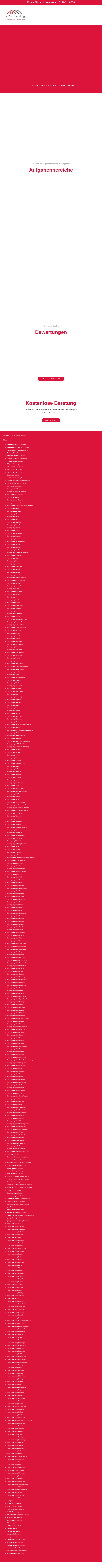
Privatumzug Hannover (13, 1523)
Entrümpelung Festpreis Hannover (16, 577)
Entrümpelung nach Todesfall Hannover (18, 744)
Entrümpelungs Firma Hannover (16, 860)
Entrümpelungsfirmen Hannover (16, 1143)
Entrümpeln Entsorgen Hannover (16, 491)
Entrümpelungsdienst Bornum (15, 893)
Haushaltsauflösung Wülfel (14, 1492)
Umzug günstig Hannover (14, 1525)
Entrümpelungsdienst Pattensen (16, 1074)
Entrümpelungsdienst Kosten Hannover (18, 1018)
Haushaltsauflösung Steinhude (15, 1459)
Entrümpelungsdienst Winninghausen (17, 1129)
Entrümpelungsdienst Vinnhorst (16, 1110)
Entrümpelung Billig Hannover (16, 541)
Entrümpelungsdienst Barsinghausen (17, 888)
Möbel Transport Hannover (14, 1520)
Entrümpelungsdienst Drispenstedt (16, 913)
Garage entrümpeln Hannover (15, 1193)
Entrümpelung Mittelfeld (14, 733)
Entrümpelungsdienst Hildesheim (16, 985)
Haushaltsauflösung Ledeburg (15, 1392)
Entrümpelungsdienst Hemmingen (16, 977)
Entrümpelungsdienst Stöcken (15, 1101)
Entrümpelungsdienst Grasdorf (15, 941)
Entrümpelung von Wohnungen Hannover (18, 819)
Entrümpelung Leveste (13, 710)
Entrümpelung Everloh (13, 575)
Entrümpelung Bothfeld (13, 547)
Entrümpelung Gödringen (14, 594)
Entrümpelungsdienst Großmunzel (16, 949)
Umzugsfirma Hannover (14, 1531)
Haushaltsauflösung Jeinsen (14, 1367)
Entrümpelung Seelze (13, 785)
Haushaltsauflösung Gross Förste (16, 1304)
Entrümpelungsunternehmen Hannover (18, 1151)
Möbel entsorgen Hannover (14, 1517)
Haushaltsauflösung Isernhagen (15, 1365)
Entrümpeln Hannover (13, 497)
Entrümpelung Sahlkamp (14, 777)
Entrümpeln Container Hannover (16, 489)
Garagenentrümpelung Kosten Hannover (18, 1198)
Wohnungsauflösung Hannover (15, 1548)
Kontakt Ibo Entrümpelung (14, 1512)
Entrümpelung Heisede (13, 638)
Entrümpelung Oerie (13, 755)
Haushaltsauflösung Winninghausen (17, 1489)
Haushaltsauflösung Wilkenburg (16, 1487)
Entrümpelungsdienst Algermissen (16, 871)
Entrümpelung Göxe (12, 597)
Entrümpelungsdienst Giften (15, 929)
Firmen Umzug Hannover (14, 1190)
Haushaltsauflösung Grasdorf (15, 1301)
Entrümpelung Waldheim (14, 824)
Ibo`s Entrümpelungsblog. (14, 1503)
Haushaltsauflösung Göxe (14, 1298)
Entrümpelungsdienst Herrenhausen (17, 979)
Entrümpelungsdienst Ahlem (15, 863)
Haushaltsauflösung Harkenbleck (16, 1331)
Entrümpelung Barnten (13, 527)
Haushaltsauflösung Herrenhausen (16, 1345)
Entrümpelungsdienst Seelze (15, 1093)
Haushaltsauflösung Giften (14, 1290)
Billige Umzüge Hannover (14, 469)
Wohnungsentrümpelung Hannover (16, 1550)
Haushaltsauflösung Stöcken (15, 1462)
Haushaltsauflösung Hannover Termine (18, 1329)
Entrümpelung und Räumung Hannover (18, 807)
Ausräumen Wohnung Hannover (16, 455)
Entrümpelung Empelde (13, 572)
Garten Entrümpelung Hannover (16, 1201)
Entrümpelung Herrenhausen (15, 644)
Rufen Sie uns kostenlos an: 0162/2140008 (51, 2)
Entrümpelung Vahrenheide (14, 813)
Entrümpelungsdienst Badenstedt (16, 880)
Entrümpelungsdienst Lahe (14, 1024)
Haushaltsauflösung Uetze (14, 1464)
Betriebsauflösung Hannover (15, 461)
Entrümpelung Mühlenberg (14, 738)
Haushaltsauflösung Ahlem (14, 1223)
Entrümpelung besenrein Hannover (17, 539)
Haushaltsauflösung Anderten (15, 1234)
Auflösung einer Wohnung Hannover (17, 450)
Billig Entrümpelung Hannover (16, 464)
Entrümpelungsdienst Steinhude (16, 1099)
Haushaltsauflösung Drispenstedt (16, 1273)
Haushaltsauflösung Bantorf (15, 1243)
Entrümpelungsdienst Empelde (15, 918)
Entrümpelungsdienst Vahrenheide (16, 1107)
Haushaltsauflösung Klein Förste (16, 1376)
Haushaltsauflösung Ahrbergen (15, 1226)
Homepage (10, 1501)
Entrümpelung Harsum (13, 633)
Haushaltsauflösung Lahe (14, 1384)
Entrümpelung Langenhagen (15, 697)
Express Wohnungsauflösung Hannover (18, 1171)
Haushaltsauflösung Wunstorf (15, 1498)
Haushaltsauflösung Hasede (14, 1337)
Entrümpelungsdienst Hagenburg (16, 952)
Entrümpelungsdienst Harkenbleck (16, 965)
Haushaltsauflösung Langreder (15, 1390)
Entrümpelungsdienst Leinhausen (16, 1038)
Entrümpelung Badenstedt (14, 522)
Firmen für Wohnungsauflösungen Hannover (19, 1187)
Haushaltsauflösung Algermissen (16, 1229)
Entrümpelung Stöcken (13, 796)
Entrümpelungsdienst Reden (15, 1076)
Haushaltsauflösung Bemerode (15, 1251)
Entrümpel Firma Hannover (15, 486)
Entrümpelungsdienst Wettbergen (16, 1121)
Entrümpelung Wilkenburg (14, 838)
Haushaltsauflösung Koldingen (15, 1379)
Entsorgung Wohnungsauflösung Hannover (19, 1162)
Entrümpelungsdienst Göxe (14, 938)
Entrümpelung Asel (12, 519)
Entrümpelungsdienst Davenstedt (16, 902)
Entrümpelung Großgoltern (14, 608)
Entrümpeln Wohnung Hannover (16, 503)
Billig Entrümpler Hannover (15, 467)
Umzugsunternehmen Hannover (16, 1539)
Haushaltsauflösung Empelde (15, 1279)
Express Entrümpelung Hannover (16, 1165)
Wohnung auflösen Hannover (15, 1542)
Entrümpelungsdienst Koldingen (16, 1015)
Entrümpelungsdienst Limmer (15, 1043)
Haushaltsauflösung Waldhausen (16, 1473)
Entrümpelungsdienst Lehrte (15, 1035)
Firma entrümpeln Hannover (15, 1173)
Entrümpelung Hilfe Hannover (15, 652)
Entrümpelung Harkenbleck (15, 630)
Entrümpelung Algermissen (14, 514)
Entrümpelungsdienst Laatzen (15, 1021)
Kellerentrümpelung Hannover (15, 1509)
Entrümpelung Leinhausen (14, 708)
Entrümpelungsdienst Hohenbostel (16, 988)
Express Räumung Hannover (15, 1168)
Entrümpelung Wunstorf (14, 852)
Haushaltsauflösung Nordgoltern (16, 1423)
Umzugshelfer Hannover (14, 1534)
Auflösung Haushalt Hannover (15, 453)
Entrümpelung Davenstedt (14, 555)
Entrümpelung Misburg (13, 727)
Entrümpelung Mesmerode (14, 719)
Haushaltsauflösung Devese (14, 1265)
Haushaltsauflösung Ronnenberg (16, 1440)
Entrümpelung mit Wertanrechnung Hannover (20, 730)
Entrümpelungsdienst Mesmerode (16, 1049)
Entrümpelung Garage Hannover (16, 580)
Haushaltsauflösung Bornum (15, 1254)
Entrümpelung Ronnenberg (14, 774)
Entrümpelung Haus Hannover (15, 636)
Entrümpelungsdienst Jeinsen (15, 1004)
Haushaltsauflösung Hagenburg (15, 1312)
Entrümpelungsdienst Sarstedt (15, 1087)
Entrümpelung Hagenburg (14, 613)
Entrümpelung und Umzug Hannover (17, 810)
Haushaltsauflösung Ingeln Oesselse (17, 1362)
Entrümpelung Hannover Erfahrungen (17, 619)
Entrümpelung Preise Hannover (16, 763)
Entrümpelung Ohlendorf (14, 758)
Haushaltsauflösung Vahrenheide (16, 1467)
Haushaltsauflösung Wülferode (15, 1495)
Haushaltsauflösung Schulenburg (16, 1448)
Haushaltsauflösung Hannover (15, 1318)
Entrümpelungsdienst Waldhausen (16, 1112)
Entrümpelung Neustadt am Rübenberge (18, 746)
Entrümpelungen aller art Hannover (17, 855)
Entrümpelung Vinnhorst (14, 816)
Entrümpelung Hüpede (13, 661)
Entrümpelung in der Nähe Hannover (17, 666)
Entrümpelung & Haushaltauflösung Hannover (20, 505)
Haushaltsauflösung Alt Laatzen (16, 1232)
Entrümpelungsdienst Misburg (15, 1051)
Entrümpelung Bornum (13, 544)
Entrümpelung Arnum (13, 516)
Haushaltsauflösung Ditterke (15, 1268)
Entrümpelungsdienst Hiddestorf (16, 982)
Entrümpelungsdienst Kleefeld (15, 1010)
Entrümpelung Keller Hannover (16, 677)
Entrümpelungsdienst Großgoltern (16, 946)
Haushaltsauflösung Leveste (15, 1401)
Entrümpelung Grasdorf (13, 600)
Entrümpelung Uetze (13, 799)
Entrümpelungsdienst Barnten (15, 885)
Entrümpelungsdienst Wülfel (15, 1132)
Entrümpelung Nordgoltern (14, 749)
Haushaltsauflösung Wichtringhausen (17, 1484)
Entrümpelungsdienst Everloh (15, 921)
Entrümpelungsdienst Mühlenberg (16, 1057)
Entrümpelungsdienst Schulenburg (16, 1090)
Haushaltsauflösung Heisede (15, 1340)
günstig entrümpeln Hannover (15, 1209)
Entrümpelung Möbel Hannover (16, 735)
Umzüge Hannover (12, 1528)
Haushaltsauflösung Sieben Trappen (17, 1456)
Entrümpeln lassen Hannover (15, 500)
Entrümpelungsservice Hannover (16, 1148)
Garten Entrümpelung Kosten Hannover (18, 1204)
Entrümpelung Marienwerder (15, 716)
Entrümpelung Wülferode (14, 849)
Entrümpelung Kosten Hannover (16, 691)
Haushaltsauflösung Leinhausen (16, 1398)
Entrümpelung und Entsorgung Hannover (18, 805)
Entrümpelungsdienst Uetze (14, 1104)
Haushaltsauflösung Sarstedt (15, 1445)
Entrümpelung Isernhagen (14, 672)
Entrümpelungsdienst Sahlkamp (16, 1085)
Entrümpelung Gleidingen (14, 591)
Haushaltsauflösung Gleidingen (15, 1293)
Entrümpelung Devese (13, 558)
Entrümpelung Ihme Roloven (15, 663)
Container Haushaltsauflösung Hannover (18, 480)
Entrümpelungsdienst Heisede (15, 974)
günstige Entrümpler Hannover (15, 1218)
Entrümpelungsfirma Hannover (16, 1140)
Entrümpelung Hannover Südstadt (16, 627)
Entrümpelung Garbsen (13, 583)
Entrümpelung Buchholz (14, 550)
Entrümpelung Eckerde (13, 569)
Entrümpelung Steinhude (14, 794)
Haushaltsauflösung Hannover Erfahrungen (19, 1320)
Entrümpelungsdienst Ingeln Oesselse (17, 999)
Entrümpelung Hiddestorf (14, 647)
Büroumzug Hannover (13, 475)
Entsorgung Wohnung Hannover (16, 1160)
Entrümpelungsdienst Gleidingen (16, 932)
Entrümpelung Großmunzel (14, 611)
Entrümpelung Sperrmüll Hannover (17, 791)
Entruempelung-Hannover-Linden (16, 483)
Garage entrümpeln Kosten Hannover (17, 1196)
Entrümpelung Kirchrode (14, 680)
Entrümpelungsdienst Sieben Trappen (17, 1096)
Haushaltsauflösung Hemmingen (16, 1342)
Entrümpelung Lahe (12, 694)
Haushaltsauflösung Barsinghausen (16, 1248)
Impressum (23, 435)
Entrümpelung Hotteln (13, 658)
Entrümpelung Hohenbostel (14, 655)
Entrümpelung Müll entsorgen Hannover (18, 741)
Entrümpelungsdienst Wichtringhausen (18, 1123)
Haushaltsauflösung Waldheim (15, 1476)
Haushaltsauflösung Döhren (14, 1270)
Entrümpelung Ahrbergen (14, 511)
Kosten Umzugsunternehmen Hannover (18, 1514)
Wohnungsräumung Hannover (15, 1553)
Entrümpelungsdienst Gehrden (15, 927)
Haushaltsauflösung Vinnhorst (15, 1470)
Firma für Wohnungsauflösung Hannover (18, 1179)
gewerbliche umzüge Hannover (15, 1207)
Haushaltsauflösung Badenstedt (15, 1240)
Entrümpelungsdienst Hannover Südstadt (18, 963)
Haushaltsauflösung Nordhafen (15, 1426)
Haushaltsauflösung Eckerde (15, 1276)
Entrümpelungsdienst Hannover (16, 957)
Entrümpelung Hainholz (14, 616)
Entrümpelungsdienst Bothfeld (15, 896)
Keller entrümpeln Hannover (15, 1506)
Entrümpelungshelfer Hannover (16, 1146)
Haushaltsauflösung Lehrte (14, 1395)
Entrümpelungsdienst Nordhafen (16, 1065)
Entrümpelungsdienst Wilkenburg (16, 1126)
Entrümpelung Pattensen (14, 760)
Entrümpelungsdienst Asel (14, 877)
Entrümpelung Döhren (13, 564)
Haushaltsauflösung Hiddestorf (15, 1348)
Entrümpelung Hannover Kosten (16, 622)
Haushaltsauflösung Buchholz (15, 1259)
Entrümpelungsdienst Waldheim (16, 1115)
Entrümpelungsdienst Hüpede (15, 993)
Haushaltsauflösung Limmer (15, 1403)
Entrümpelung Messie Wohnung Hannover (19, 724)
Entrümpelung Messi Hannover (16, 722)
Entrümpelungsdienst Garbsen (15, 924)
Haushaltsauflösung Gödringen (15, 1295)
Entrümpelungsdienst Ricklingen (16, 1079)
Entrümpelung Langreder (14, 699)
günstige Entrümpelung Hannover (16, 1212)
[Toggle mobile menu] (98, 11)
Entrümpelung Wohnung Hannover (17, 844)
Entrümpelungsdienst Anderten (15, 874)
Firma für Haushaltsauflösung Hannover (18, 1176)
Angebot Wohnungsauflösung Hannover (18, 447)
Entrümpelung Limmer (13, 713)
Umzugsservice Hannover (14, 1537)
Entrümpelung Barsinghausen (15, 533)
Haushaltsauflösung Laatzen (15, 1381)
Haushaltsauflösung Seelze (14, 1451)
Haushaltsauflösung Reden (14, 1434)
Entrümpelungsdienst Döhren (15, 910)
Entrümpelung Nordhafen (14, 752)
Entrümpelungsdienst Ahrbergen (16, 868)
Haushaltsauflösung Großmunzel (16, 1309)
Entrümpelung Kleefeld (13, 683)
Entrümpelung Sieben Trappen (15, 788)
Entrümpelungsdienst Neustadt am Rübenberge (20, 1060)
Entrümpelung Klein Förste (14, 685)
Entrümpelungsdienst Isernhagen (16, 1002)
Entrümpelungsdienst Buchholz (16, 899)
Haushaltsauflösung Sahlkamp (15, 1442)
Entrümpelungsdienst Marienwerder (17, 1046)
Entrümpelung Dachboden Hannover (17, 552)
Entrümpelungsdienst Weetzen (15, 1118)
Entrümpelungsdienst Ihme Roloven (17, 996)
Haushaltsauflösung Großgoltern (16, 1306)
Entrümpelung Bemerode (14, 536)
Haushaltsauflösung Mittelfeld (15, 1415)
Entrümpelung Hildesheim (14, 649)
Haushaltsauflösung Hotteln (14, 1354)
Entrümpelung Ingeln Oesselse (15, 669)
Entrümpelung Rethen (13, 769)
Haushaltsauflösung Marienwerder (16, 1406)
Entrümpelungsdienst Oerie (14, 1068)
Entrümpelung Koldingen (14, 688)
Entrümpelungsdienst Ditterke (15, 907)
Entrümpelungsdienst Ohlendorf (16, 1071)
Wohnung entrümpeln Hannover (16, 1545)
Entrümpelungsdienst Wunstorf (15, 1137)
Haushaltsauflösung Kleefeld (15, 1373)
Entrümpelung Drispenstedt (14, 566)
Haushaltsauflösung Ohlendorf (15, 1428)
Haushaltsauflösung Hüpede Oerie (16, 1356)
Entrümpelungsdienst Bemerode (16, 891)
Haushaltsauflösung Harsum (15, 1334)
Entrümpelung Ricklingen (14, 771)
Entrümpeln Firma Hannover (15, 494)
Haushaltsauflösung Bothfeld (15, 1257)
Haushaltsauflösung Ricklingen (15, 1437)
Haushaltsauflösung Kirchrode (15, 1370)
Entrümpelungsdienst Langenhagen (17, 1026)
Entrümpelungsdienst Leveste (15, 1040)
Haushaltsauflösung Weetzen (15, 1478)
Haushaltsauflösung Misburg (15, 1412)
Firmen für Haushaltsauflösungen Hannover (19, 1184)
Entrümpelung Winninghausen (15, 841)
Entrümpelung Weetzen (13, 830)
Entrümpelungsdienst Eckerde (15, 916)
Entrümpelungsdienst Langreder (16, 1029)
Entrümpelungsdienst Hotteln (15, 990)
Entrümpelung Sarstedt (13, 780)
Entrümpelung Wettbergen (14, 832)
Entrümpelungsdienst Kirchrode (16, 1007)
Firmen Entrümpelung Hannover (16, 1182)
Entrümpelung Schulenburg (15, 783)
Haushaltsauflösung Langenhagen (16, 1387)
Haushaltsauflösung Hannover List (16, 1323)
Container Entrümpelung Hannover (17, 478)
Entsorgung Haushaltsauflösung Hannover (19, 1157)
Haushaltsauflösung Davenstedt (15, 1262)
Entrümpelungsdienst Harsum (15, 968)
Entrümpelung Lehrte (13, 705)
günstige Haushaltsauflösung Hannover (18, 1221)
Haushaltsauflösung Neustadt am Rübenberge (19, 1420)
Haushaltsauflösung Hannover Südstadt (18, 1326)
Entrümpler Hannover (13, 1154)
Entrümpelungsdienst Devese (15, 904)
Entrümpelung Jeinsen (13, 674)
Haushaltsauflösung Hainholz (15, 1315)
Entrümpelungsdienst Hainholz (15, 954)
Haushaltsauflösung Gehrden (15, 1287)
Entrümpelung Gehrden (13, 588)
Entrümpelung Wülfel (13, 846)
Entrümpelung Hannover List (15, 625)
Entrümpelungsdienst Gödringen (16, 935)
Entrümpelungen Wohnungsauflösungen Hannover (21, 857)
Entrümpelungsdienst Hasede (15, 971)
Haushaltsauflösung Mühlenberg (16, 1417)
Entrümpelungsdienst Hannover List (17, 960)
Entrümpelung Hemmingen (14, 641)
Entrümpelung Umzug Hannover (16, 802)
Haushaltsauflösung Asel (14, 1237)
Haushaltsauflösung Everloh (15, 1282)
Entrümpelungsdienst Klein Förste (16, 1013)
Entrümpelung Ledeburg (14, 702)
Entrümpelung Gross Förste (15, 605)
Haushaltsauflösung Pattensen (15, 1431)
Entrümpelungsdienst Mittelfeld (16, 1054)
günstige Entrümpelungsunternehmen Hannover (20, 1215)
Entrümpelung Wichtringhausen (16, 835)
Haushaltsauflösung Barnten (15, 1245)
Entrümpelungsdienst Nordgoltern (16, 1063)
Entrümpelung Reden (13, 766)
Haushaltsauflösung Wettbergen (16, 1481)
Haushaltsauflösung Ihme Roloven (16, 1359)
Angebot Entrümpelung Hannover (16, 444)
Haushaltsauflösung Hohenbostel (16, 1351)
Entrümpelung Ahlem (13, 508)
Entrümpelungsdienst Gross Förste (16, 943)
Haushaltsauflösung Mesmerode (16, 1409)
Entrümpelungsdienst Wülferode (16, 1135)
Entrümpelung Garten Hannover (16, 586)
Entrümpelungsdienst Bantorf (15, 882)
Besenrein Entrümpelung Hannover (17, 458)
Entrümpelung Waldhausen (14, 821)
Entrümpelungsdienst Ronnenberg (16, 1082)
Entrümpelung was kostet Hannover (17, 827)
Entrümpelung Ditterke (13, 561)
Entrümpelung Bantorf (13, 525)
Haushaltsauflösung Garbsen (15, 1284)
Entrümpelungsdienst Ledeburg (16, 1032)
